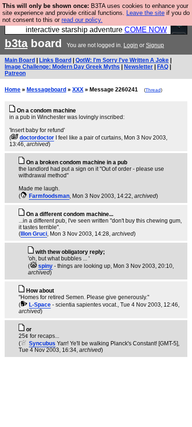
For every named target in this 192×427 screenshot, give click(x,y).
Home (13, 89)
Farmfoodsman (49, 196)
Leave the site (145, 12)
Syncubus (42, 343)
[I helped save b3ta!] (14, 137)
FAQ (162, 66)
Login (130, 45)
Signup (155, 45)
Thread (153, 89)
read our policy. (82, 19)
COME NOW (145, 30)
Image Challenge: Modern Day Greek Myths (62, 66)
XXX (77, 89)
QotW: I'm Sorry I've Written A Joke (122, 60)
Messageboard (46, 89)
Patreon (15, 73)
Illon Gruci (34, 234)
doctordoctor (37, 137)
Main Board (20, 60)
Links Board (55, 60)
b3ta (16, 43)
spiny (45, 266)
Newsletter (138, 66)
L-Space (40, 304)
